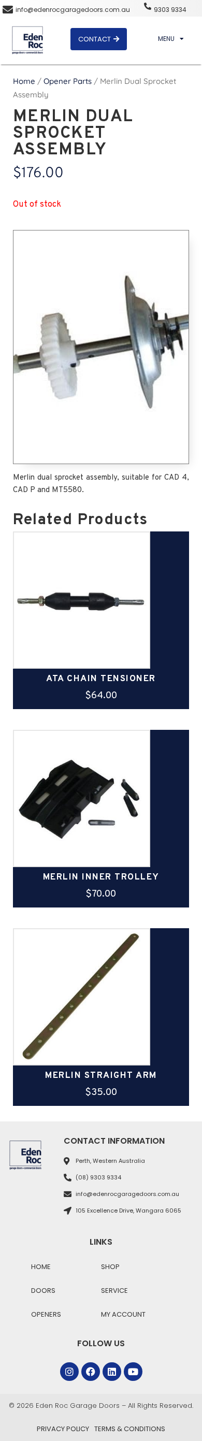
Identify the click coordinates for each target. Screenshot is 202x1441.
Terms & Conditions (129, 1429)
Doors (43, 1290)
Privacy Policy (63, 1429)
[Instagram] (69, 1371)
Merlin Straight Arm (101, 1076)
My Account (123, 1314)
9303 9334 (170, 9)
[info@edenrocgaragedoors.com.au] (8, 10)
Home (24, 81)
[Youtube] (133, 1371)
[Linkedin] (112, 1371)
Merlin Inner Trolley (101, 877)
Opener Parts (68, 81)
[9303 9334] (147, 6)
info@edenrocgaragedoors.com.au (73, 9)
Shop (110, 1267)
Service (114, 1290)
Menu (166, 38)
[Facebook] (90, 1371)
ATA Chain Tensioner (101, 679)
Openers (46, 1314)
